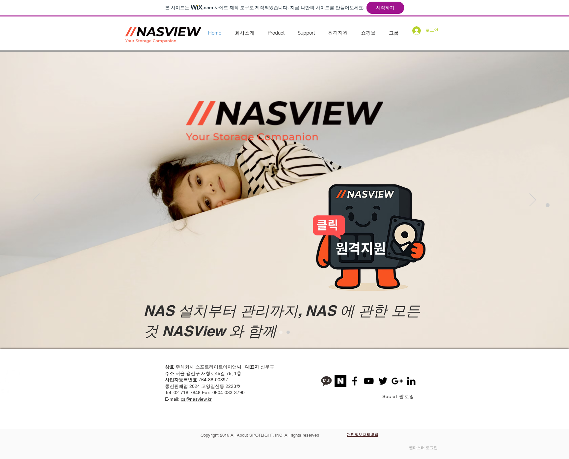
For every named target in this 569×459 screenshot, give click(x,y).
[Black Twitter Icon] (383, 381)
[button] (244, 33)
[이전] (36, 200)
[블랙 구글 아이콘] (397, 381)
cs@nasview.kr (196, 399)
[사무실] (281, 332)
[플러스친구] (326, 381)
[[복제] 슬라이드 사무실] (288, 332)
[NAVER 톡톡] (340, 381)
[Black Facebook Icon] (355, 381)
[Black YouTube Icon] (369, 381)
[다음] (532, 200)
